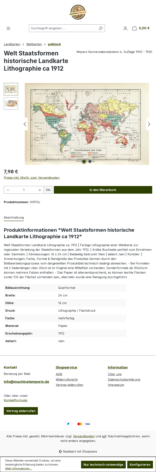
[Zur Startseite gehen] (78, 12)
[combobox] (62, 28)
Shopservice (66, 367)
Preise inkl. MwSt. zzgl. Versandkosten (32, 178)
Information (118, 367)
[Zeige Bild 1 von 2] (84, 161)
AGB (59, 374)
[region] (78, 124)
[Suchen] (100, 28)
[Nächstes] (149, 124)
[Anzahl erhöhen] (40, 190)
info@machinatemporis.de (26, 382)
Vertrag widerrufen (20, 411)
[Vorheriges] (25, 124)
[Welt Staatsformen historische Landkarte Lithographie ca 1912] (87, 124)
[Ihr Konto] (125, 28)
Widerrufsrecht (67, 379)
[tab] (14, 217)
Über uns (115, 374)
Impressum (116, 385)
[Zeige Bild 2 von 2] (90, 161)
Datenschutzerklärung (124, 379)
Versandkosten (84, 436)
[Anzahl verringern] (8, 190)
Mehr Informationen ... (18, 468)
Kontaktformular (15, 400)
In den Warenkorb (103, 190)
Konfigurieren (140, 464)
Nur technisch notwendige (103, 464)
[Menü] (8, 28)
